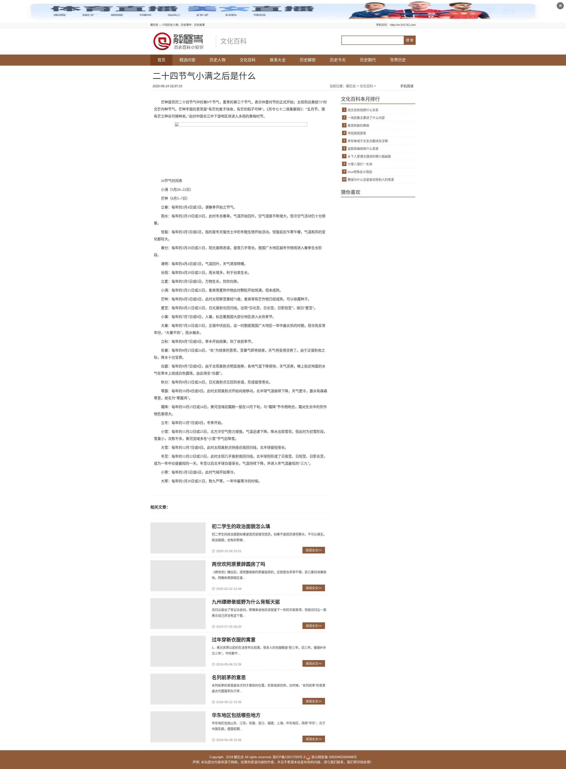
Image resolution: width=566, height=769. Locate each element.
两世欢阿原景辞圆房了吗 (238, 564)
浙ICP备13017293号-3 (289, 757)
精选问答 (187, 60)
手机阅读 (406, 86)
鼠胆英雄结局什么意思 (363, 148)
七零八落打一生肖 (360, 164)
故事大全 (278, 60)
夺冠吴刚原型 (357, 133)
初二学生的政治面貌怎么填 (241, 526)
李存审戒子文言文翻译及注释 (368, 141)
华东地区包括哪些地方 (236, 715)
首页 (161, 60)
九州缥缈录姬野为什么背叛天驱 (246, 602)
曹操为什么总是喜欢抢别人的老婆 (371, 179)
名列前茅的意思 (229, 677)
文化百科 (248, 60)
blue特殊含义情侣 (360, 172)
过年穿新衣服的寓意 (234, 639)
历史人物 (218, 60)
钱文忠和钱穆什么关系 (363, 110)
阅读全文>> (314, 550)
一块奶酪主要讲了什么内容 (366, 117)
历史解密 (308, 60)
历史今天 (338, 60)
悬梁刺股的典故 (358, 125)
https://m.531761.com (403, 25)
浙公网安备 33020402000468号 (333, 757)
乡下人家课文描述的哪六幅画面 (369, 156)
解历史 (351, 86)
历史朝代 (368, 60)
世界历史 (398, 60)
